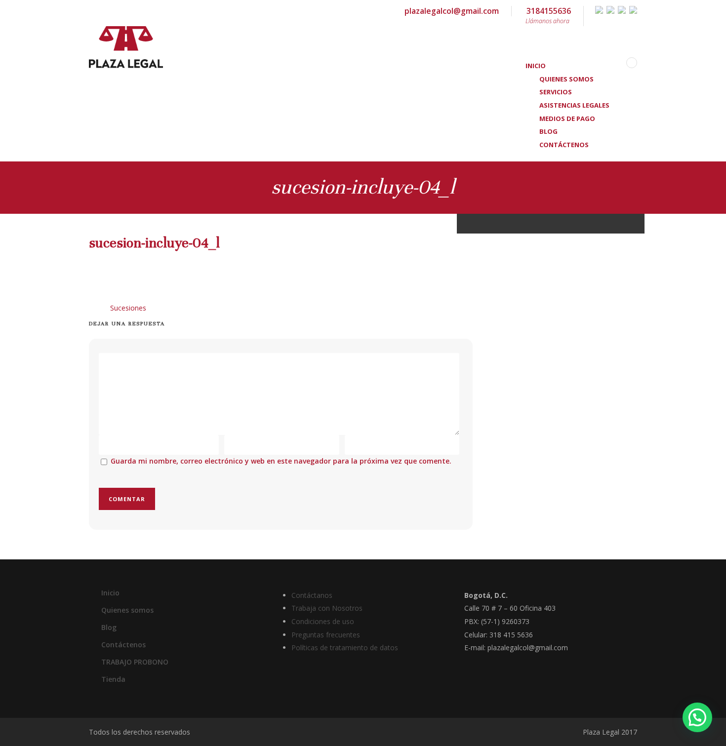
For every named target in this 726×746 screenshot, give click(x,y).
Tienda (113, 679)
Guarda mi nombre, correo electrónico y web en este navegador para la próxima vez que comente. (281, 461)
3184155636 (548, 15)
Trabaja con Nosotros (327, 608)
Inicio (110, 592)
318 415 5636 (511, 634)
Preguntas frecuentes (325, 634)
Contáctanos (311, 595)
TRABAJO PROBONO (134, 662)
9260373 (515, 621)
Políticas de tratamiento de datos (344, 647)
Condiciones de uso (322, 621)
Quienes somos (127, 610)
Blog (109, 627)
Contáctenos (564, 144)
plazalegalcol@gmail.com (451, 10)
